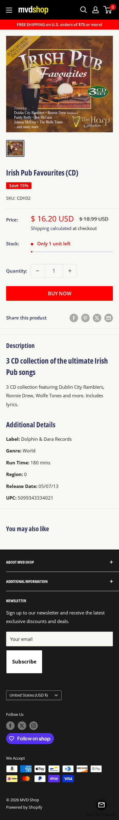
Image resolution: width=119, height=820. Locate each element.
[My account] (95, 9)
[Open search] (83, 9)
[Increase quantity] (69, 270)
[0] (108, 9)
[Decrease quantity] (37, 270)
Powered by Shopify (24, 807)
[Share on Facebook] (74, 317)
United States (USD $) (28, 695)
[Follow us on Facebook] (10, 725)
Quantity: (16, 271)
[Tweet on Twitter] (97, 317)
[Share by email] (108, 317)
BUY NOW (59, 293)
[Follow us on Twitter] (22, 725)
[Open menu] (9, 10)
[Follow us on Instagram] (33, 725)
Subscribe (24, 661)
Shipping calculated (51, 228)
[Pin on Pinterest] (85, 317)
